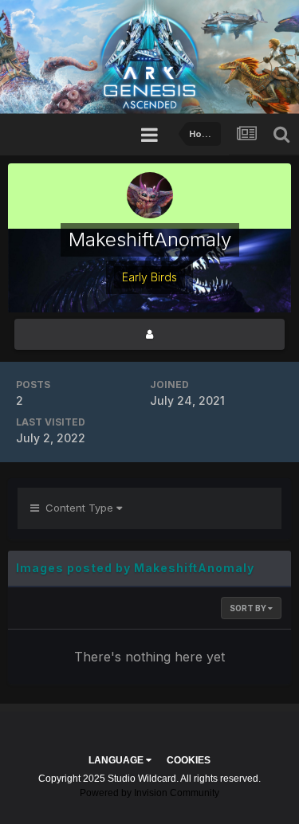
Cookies (188, 760)
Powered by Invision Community (149, 792)
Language (117, 760)
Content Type (77, 507)
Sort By (249, 608)
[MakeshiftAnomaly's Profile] (149, 334)
